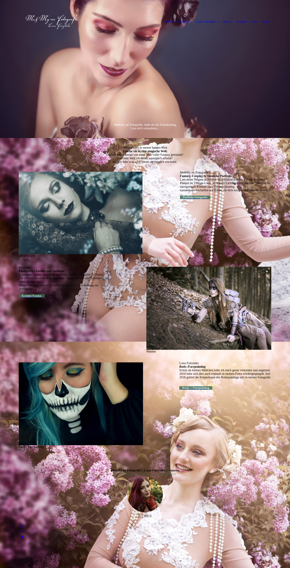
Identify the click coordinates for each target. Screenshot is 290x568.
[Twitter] (22, 537)
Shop (226, 21)
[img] (51, 21)
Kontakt (242, 21)
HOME (169, 21)
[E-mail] (22, 526)
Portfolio (183, 21)
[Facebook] (21, 531)
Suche (265, 21)
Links (254, 21)
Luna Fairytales (205, 21)
